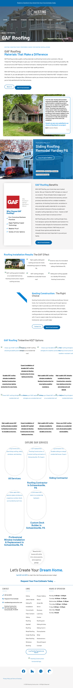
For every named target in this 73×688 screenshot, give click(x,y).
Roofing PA (48, 171)
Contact (59, 20)
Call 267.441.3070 (22, 575)
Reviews (39, 610)
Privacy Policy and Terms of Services (12, 678)
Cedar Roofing (30, 635)
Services (16, 478)
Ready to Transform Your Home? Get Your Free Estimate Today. (36, 3)
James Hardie (40, 171)
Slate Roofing (30, 638)
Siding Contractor (58, 477)
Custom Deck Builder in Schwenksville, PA (35, 525)
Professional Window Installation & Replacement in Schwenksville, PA (14, 541)
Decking (31, 20)
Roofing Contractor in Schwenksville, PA (37, 485)
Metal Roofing (30, 631)
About (50, 20)
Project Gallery (41, 20)
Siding (5, 20)
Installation (29, 606)
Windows (24, 20)
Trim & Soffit (30, 610)
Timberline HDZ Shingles (43, 174)
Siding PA (55, 171)
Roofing (14, 20)
